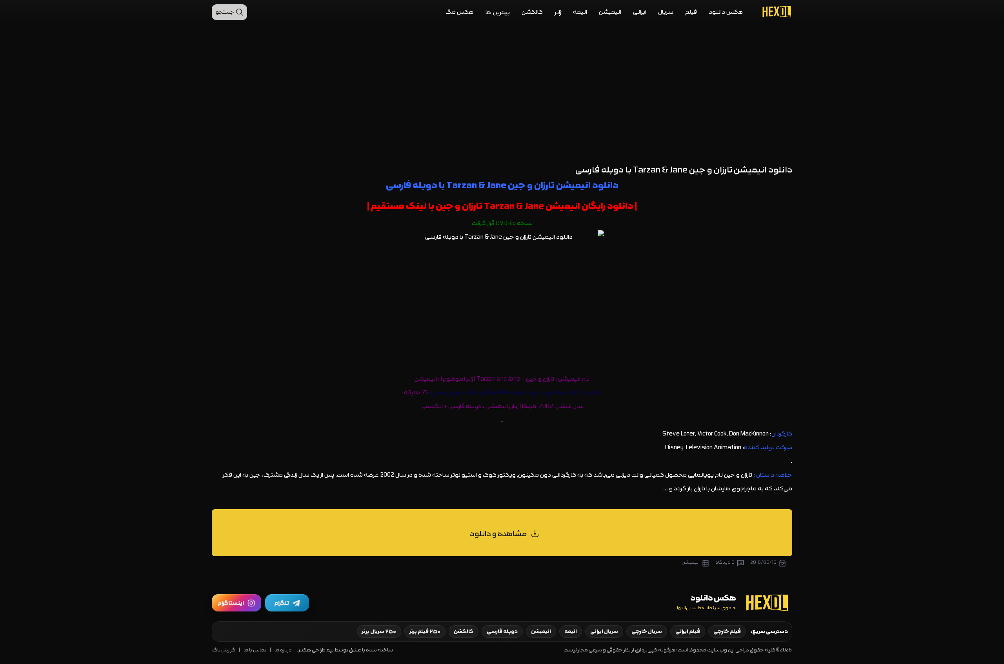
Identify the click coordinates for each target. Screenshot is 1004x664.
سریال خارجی (646, 631)
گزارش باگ (223, 650)
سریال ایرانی (604, 631)
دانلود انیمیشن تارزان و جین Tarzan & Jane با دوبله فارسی (683, 170)
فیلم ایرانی (687, 631)
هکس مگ (460, 12)
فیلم (691, 12)
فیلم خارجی (727, 631)
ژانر (558, 12)
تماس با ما (255, 650)
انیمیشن (610, 12)
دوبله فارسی (502, 631)
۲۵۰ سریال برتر (379, 631)
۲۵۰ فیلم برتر (424, 631)
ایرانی (639, 12)
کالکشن (532, 12)
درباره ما (283, 650)
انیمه (580, 12)
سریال (665, 12)
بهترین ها (498, 12)
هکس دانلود (726, 12)
